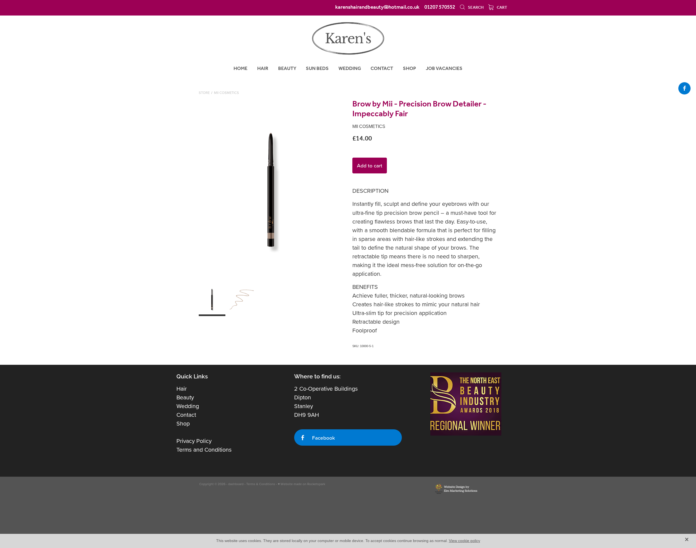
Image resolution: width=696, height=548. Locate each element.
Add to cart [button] (369, 165)
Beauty (185, 397)
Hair (181, 388)
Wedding (187, 406)
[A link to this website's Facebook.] (684, 88)
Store (204, 92)
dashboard (236, 484)
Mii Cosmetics (226, 92)
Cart (501, 8)
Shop (183, 423)
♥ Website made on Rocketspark (301, 484)
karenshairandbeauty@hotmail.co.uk (377, 7)
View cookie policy (464, 540)
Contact (186, 415)
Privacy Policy (194, 441)
